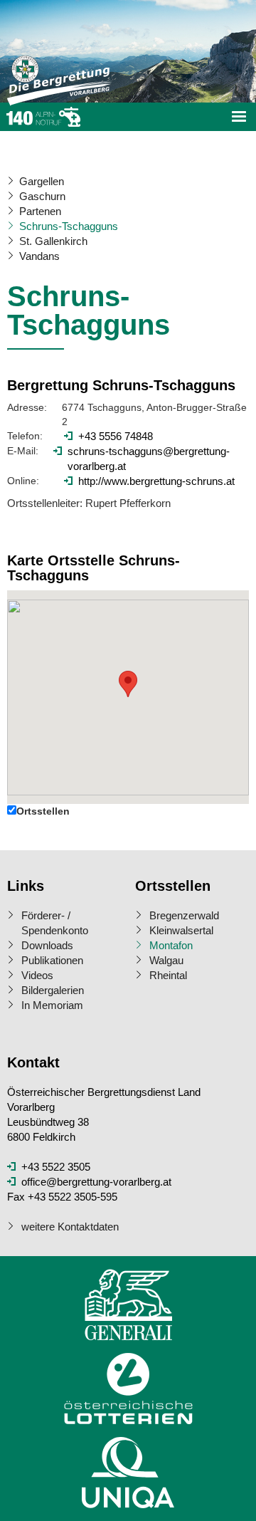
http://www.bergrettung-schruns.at (156, 481)
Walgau (166, 960)
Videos (37, 975)
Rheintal (168, 975)
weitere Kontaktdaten (70, 1227)
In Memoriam (52, 1005)
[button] (128, 684)
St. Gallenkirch (53, 241)
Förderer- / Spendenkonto (54, 922)
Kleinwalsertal (181, 930)
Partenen (40, 211)
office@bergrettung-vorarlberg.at (96, 1182)
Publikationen (52, 960)
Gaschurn (42, 196)
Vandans (39, 256)
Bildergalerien (52, 990)
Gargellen (41, 181)
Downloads (47, 945)
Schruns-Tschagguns (68, 226)
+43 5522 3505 (55, 1167)
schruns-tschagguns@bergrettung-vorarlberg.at (149, 458)
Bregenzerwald (184, 915)
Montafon (171, 945)
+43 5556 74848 (115, 436)
